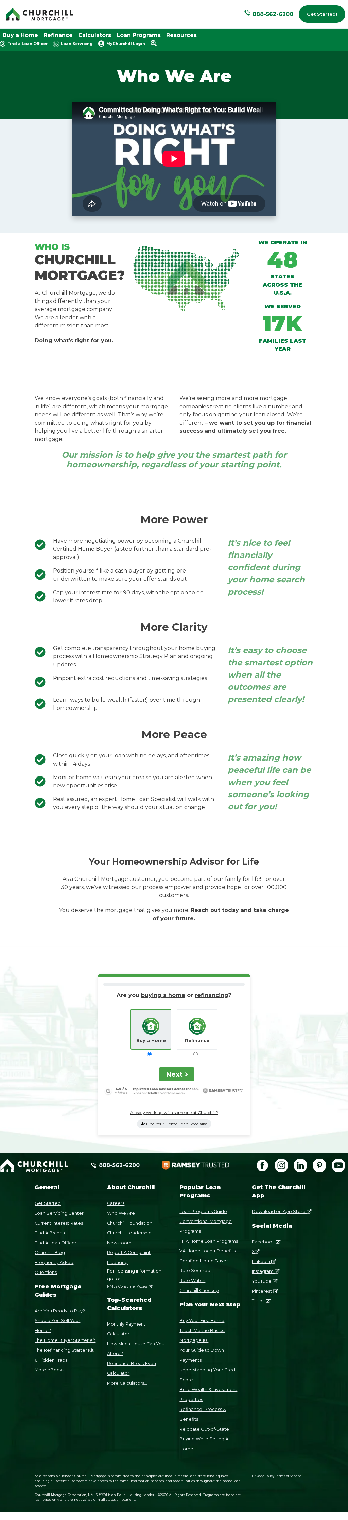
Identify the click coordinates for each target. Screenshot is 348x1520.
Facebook (264, 1241)
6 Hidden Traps (51, 1360)
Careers (115, 1203)
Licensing (117, 1262)
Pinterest (262, 1291)
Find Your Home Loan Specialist (176, 1123)
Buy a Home (20, 35)
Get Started (48, 1203)
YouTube (262, 1281)
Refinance (58, 35)
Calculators (94, 35)
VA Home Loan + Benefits (207, 1250)
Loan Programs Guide (203, 1211)
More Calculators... (127, 1383)
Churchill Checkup (199, 1290)
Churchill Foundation (129, 1223)
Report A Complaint (129, 1252)
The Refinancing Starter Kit (64, 1350)
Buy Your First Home (201, 1320)
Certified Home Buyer (203, 1260)
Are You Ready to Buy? (60, 1310)
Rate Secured (194, 1270)
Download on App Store (279, 1211)
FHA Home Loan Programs (208, 1241)
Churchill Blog (50, 1252)
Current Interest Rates (59, 1223)
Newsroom (119, 1242)
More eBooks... (51, 1369)
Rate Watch (192, 1280)
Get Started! (322, 14)
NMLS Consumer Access (128, 1286)
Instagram (263, 1271)
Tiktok (259, 1300)
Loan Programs (139, 35)
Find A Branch (50, 1232)
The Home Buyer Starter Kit (65, 1340)
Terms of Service (288, 1476)
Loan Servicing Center (59, 1213)
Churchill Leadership (129, 1232)
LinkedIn (261, 1261)
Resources (181, 35)
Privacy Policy (263, 1476)
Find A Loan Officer (55, 1242)
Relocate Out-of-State (204, 1429)
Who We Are (121, 1213)
